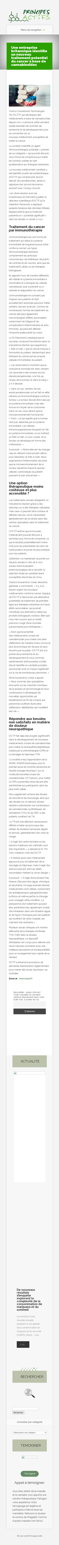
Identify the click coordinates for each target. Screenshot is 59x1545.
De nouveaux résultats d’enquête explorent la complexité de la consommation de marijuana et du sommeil (29, 1299)
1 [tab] (22, 1368)
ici (41, 1520)
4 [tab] (31, 1368)
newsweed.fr (26, 978)
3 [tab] (28, 1368)
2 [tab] (25, 1368)
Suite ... (24, 1345)
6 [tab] (36, 1368)
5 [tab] (34, 1368)
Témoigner (29, 1473)
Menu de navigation (31, 30)
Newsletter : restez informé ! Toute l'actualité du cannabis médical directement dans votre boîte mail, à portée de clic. (28, 996)
